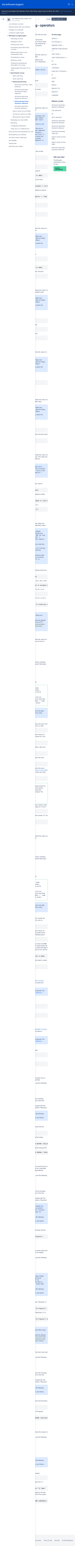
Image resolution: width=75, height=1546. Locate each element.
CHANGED (55, 95)
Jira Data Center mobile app (18, 137)
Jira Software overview (16, 24)
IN (52, 61)
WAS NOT (55, 92)
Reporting (14, 123)
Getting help (13, 143)
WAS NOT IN (56, 88)
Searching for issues (17, 73)
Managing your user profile (19, 120)
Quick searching (18, 79)
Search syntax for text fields (22, 111)
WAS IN (54, 85)
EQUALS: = (55, 38)
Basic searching (18, 76)
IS (52, 74)
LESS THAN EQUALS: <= (59, 57)
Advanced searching (19, 82)
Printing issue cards (17, 44)
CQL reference (56, 110)
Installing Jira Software (16, 30)
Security (57, 1540)
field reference (37, 992)
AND (36, 539)
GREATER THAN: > (57, 45)
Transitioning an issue (17, 57)
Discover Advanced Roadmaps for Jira (21, 131)
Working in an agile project (17, 36)
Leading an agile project (16, 33)
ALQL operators (57, 117)
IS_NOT (42, 124)
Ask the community (59, 168)
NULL (42, 981)
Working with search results (21, 117)
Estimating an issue (17, 38)
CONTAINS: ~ (56, 68)
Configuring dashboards (18, 126)
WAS (53, 81)
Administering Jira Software (17, 134)
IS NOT (54, 78)
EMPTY (36, 981)
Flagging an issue (16, 41)
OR (40, 1212)
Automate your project (16, 146)
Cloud (48, 19)
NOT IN (54, 64)
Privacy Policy (36, 1540)
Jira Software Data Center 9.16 (21, 18)
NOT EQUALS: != (57, 42)
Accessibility (13, 140)
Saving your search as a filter (22, 114)
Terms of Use (48, 1540)
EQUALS (40, 466)
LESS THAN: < (56, 54)
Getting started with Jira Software (19, 27)
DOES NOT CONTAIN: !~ (59, 71)
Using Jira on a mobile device (20, 128)
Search (69, 4)
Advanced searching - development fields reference (22, 91)
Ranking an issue (16, 60)
